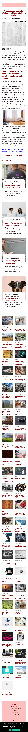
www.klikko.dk (15, 714)
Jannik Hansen (14, 294)
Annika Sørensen (16, 219)
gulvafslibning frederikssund (18, 21)
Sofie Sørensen (16, 18)
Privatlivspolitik (16, 729)
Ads (14, 720)
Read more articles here (14, 155)
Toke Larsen (15, 181)
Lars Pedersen (14, 256)
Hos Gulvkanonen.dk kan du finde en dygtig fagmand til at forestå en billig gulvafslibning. (13, 150)
